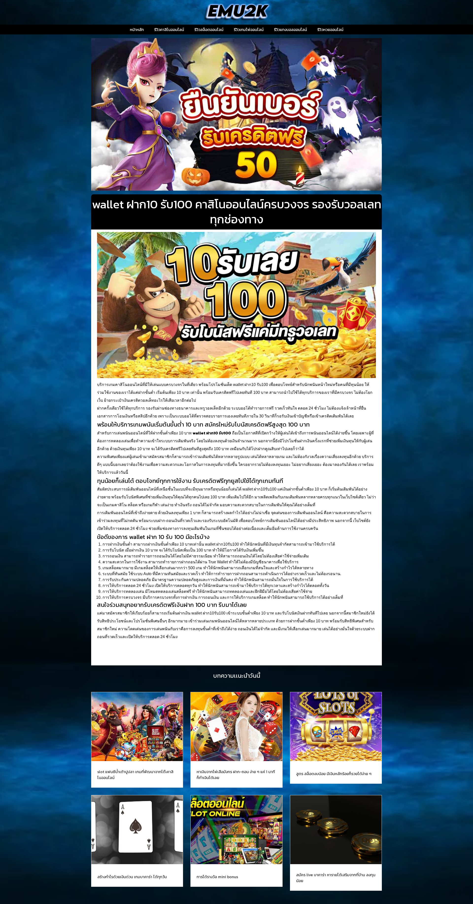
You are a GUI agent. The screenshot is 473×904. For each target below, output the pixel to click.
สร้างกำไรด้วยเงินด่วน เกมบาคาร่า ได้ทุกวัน (132, 877)
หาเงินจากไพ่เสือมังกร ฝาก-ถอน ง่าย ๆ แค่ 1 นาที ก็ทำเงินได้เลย (236, 775)
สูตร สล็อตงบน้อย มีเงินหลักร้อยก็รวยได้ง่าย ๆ (334, 774)
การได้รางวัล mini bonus (217, 877)
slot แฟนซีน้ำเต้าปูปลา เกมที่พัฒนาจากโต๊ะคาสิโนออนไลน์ (135, 775)
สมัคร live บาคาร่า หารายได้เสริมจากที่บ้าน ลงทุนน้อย (335, 878)
